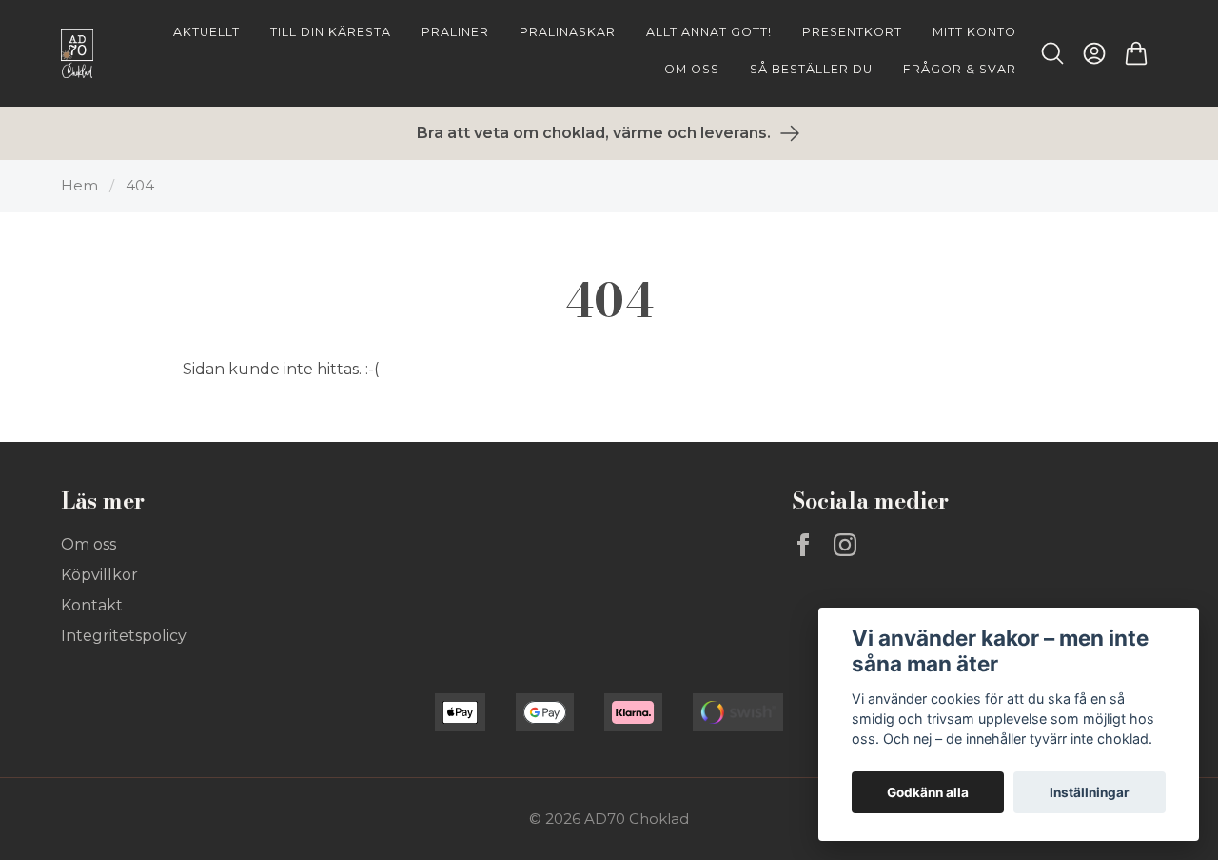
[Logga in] (1094, 53)
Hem (79, 185)
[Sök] (1052, 53)
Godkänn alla (928, 792)
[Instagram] (845, 544)
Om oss (88, 544)
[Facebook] (803, 544)
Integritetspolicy (124, 636)
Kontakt (92, 605)
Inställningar (1090, 792)
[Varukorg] (1136, 53)
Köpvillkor (99, 575)
